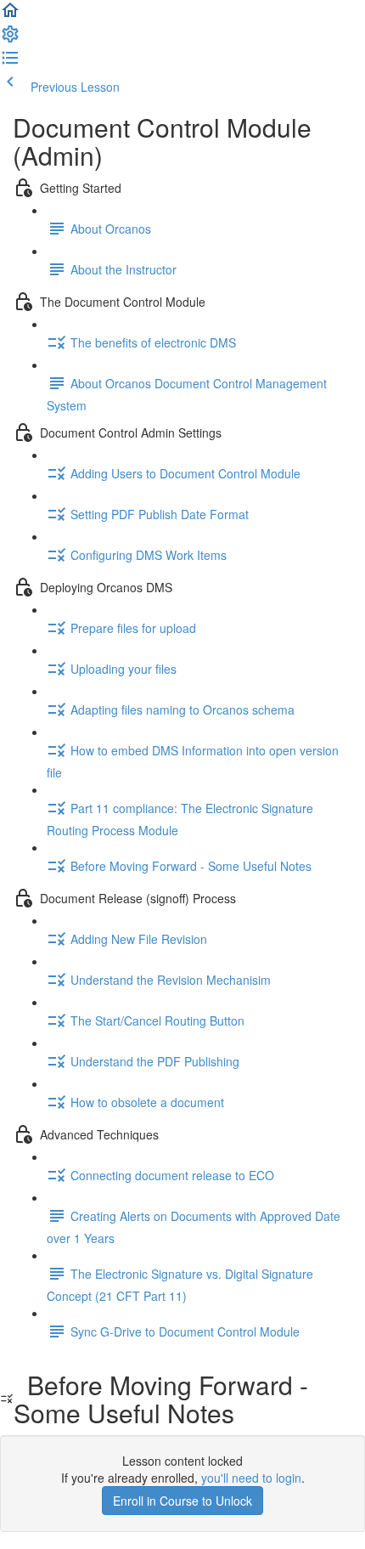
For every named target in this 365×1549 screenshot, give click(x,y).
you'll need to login (251, 1477)
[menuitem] (10, 39)
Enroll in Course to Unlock (182, 1500)
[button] (10, 15)
